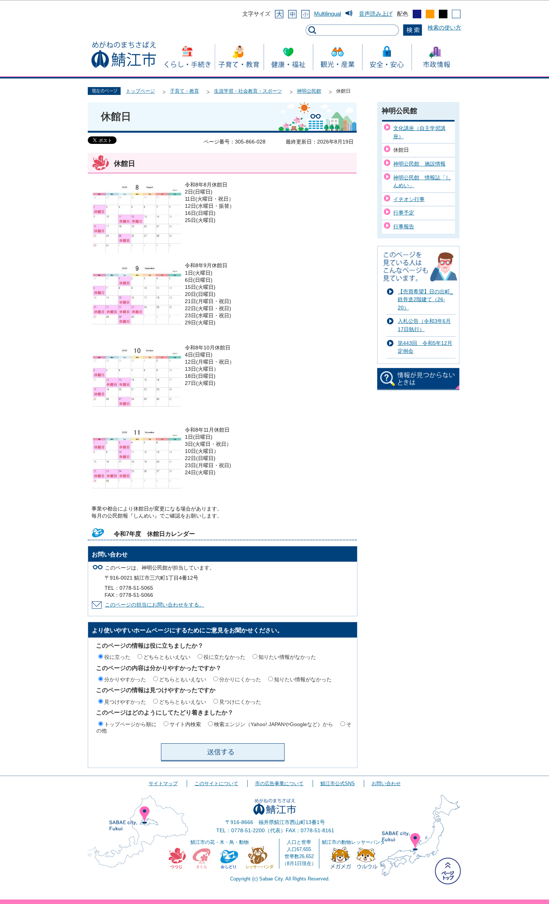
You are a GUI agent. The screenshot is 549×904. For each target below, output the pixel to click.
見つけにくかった (240, 702)
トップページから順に (130, 724)
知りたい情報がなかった (287, 657)
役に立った (117, 657)
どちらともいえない (166, 657)
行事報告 (403, 226)
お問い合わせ (386, 783)
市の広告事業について (279, 783)
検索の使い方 (444, 27)
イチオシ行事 (409, 199)
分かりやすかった (125, 679)
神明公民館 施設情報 (419, 164)
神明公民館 (309, 91)
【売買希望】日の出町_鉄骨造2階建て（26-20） (425, 300)
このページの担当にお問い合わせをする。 (154, 605)
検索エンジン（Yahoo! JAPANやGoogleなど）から (273, 724)
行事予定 (403, 213)
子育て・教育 (184, 91)
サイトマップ (163, 783)
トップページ (140, 91)
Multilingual (327, 13)
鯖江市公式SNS (337, 783)
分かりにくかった (240, 679)
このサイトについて (216, 783)
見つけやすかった (125, 702)
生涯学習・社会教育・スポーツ (248, 91)
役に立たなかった (224, 657)
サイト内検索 (185, 724)
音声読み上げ (376, 13)
